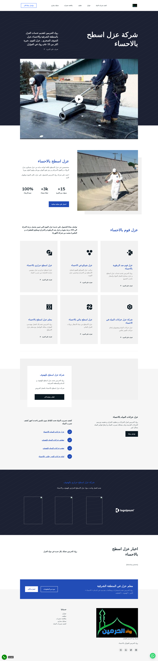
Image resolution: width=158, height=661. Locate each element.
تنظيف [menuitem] (80, 5)
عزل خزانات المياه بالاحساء (53, 432)
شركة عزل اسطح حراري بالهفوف (79, 482)
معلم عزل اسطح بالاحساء (40, 319)
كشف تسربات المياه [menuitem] (101, 5)
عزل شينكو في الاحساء (81, 265)
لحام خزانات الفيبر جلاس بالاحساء (51, 456)
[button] (79, 99)
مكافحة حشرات (61, 619)
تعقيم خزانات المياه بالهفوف (53, 448)
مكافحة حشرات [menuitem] (68, 5)
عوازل (64, 613)
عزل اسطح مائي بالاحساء (80, 319)
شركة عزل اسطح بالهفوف (52, 374)
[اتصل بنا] (4, 657)
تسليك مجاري (62, 621)
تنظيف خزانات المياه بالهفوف (53, 440)
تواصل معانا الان (29, 5)
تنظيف (64, 616)
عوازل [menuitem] (88, 5)
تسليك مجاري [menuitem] (55, 5)
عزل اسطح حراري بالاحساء (39, 265)
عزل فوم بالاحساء (124, 230)
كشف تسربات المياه (59, 624)
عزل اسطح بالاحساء (53, 161)
